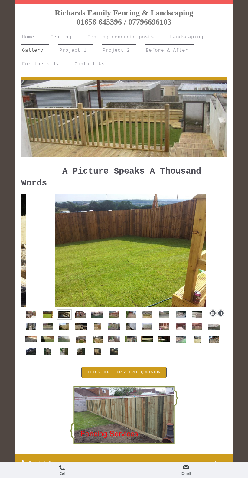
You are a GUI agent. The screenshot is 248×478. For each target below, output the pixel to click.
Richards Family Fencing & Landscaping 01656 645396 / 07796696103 (124, 17)
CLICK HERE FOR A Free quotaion (124, 372)
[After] (31, 314)
